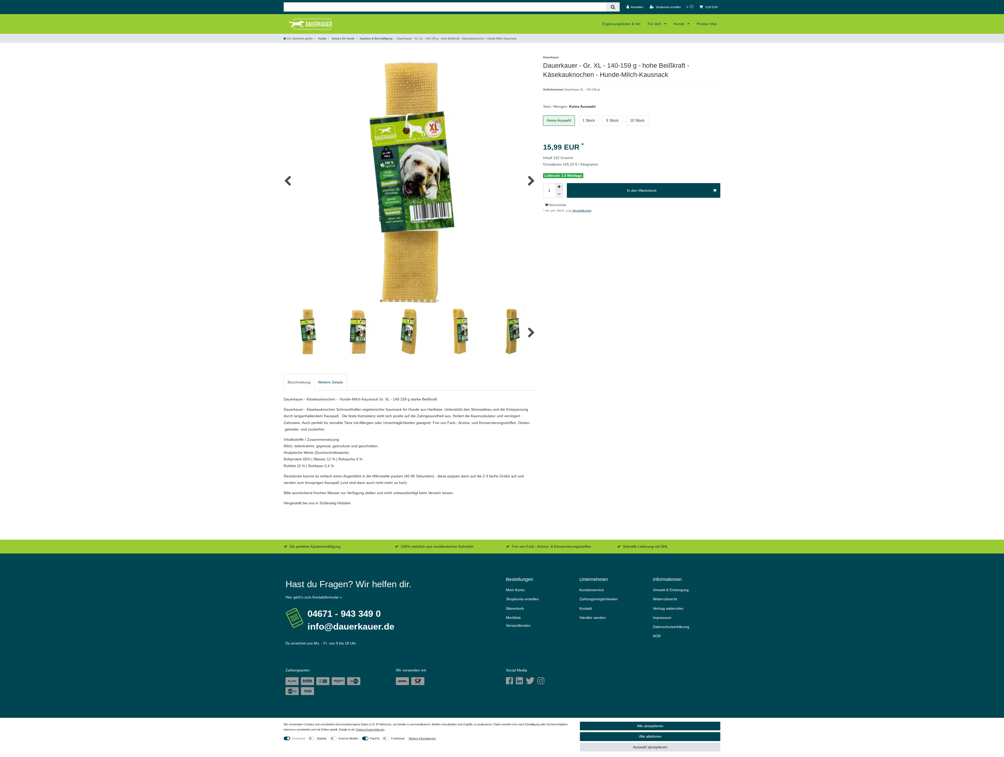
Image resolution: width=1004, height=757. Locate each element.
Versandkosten (581, 210)
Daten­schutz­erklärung (671, 627)
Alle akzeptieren (650, 726)
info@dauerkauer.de (350, 626)
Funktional (397, 738)
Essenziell (298, 738)
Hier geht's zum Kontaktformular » (314, 597)
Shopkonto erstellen (522, 599)
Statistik (322, 738)
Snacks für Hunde (343, 38)
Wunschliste (557, 205)
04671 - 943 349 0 (344, 613)
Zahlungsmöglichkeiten (598, 599)
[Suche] (613, 7)
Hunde (680, 24)
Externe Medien (348, 738)
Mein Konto (515, 590)
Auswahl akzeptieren (650, 747)
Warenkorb (515, 608)
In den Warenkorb (642, 190)
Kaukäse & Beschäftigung (375, 38)
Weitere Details (330, 382)
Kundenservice (591, 590)
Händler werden (592, 617)
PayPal (374, 738)
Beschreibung (299, 382)
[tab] (299, 382)
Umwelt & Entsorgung (671, 590)
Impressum (662, 617)
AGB (656, 636)
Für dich (655, 24)
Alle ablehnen (650, 736)
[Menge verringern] (559, 194)
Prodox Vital (707, 24)
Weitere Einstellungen (422, 738)
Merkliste (513, 617)
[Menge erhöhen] (559, 186)
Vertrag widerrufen (668, 608)
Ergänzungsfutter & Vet (621, 24)
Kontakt (585, 608)
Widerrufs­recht (665, 599)
